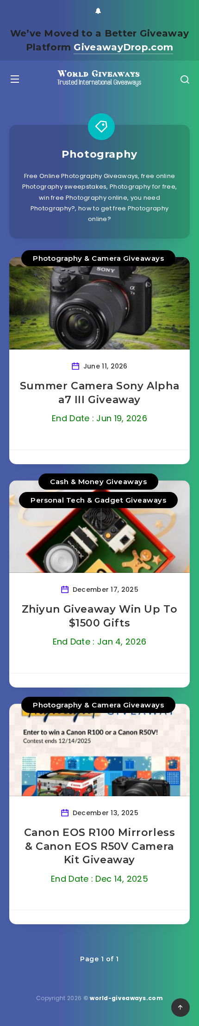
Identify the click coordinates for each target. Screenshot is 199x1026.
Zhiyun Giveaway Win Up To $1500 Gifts (100, 616)
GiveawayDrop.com (123, 47)
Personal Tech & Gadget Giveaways (98, 500)
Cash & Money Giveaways (98, 481)
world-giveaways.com (126, 998)
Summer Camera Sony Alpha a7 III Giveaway (99, 393)
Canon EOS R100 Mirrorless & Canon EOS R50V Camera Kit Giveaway (99, 846)
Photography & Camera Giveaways (98, 258)
